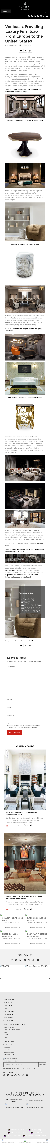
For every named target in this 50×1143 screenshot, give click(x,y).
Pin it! (31, 641)
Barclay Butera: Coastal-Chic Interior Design (21, 813)
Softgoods (8, 1011)
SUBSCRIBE (42, 1065)
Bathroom (8, 1014)
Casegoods (8, 999)
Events (6, 1037)
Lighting (7, 1005)
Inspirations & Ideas (11, 1030)
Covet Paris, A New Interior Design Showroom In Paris (24, 897)
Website (10, 715)
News (5, 1035)
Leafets (6, 1047)
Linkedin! (27, 577)
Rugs (5, 1008)
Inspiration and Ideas (13, 575)
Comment (11, 666)
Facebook (17, 577)
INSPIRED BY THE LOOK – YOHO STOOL (25, 244)
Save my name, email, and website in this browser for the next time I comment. (23, 726)
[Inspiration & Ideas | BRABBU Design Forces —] (25, 6)
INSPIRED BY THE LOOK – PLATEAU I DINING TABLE (25, 120)
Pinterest (34, 575)
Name (10, 699)
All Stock (8, 1020)
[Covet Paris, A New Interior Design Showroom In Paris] (25, 863)
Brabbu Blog (8, 1027)
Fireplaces (8, 1017)
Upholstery (9, 1002)
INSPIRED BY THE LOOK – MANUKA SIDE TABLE (25, 397)
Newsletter (9, 570)
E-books (6, 1049)
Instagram (9, 577)
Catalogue (7, 1044)
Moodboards (8, 1052)
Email (10, 707)
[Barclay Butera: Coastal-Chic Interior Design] (25, 780)
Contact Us (8, 1055)
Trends (6, 1032)
